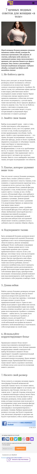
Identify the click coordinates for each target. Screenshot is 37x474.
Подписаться (20, 448)
